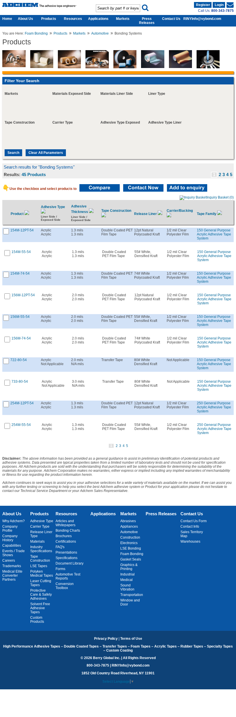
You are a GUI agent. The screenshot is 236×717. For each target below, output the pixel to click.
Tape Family (207, 214)
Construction (130, 537)
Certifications (66, 541)
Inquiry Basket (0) (220, 197)
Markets (123, 19)
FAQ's (60, 547)
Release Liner (146, 214)
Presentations (66, 552)
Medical (126, 580)
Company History (10, 538)
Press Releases (147, 21)
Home (5, 19)
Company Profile (10, 528)
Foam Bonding (36, 33)
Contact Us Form (193, 521)
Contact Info (189, 526)
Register (203, 5)
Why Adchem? (13, 521)
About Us (25, 19)
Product (17, 214)
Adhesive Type (41, 521)
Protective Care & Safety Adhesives (41, 594)
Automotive (100, 33)
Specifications (66, 558)
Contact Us (171, 19)
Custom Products (37, 620)
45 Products (34, 174)
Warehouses (190, 541)
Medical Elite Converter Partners (12, 575)
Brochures (64, 536)
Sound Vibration (127, 587)
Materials (37, 541)
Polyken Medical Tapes (41, 573)
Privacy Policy (106, 639)
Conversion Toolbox (65, 586)
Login (219, 5)
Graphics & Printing (129, 567)
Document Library (69, 563)
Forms (60, 569)
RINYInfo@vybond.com (202, 19)
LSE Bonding (130, 548)
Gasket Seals (130, 559)
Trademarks (11, 566)
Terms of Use (131, 639)
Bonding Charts (68, 531)
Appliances (129, 526)
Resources (73, 19)
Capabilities (11, 546)
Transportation (131, 595)
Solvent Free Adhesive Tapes (40, 608)
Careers (8, 560)
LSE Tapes (38, 566)
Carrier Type (40, 526)
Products (48, 19)
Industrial (127, 574)
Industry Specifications (41, 549)
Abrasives (128, 521)
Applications (98, 19)
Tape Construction (40, 558)
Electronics (129, 543)
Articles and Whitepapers (65, 523)
